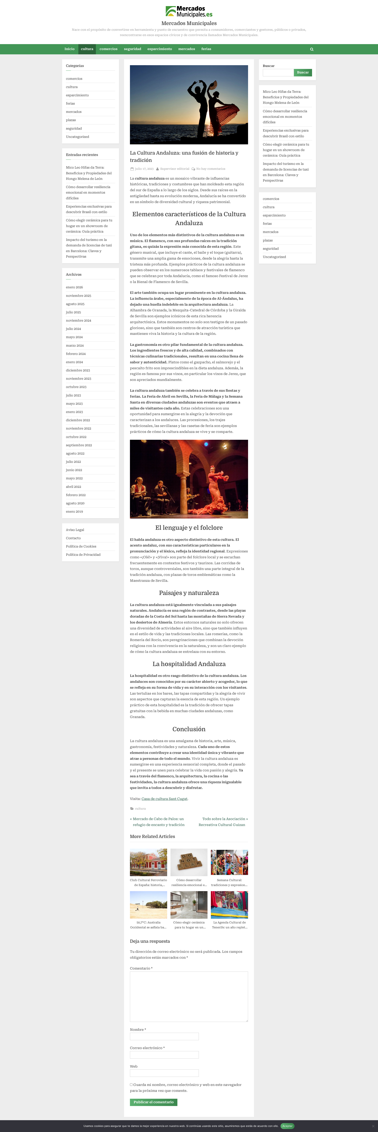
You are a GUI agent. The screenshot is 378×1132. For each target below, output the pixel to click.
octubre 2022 (76, 437)
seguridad (132, 49)
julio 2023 (73, 395)
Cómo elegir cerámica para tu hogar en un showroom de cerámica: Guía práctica (89, 225)
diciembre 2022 (78, 420)
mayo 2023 (74, 403)
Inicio (70, 49)
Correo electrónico (147, 1048)
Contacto (73, 538)
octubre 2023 (76, 387)
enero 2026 (74, 287)
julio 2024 (73, 329)
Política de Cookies (81, 546)
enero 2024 (74, 362)
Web (133, 1066)
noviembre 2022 (78, 428)
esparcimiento (159, 49)
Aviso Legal (75, 530)
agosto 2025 (75, 304)
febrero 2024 (76, 354)
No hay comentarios (210, 169)
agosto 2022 (75, 453)
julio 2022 (73, 462)
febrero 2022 (76, 495)
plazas (71, 120)
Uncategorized (77, 137)
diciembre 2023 (78, 370)
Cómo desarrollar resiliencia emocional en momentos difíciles (88, 192)
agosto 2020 (75, 503)
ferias (206, 49)
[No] (373, 1126)
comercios (109, 49)
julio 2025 (73, 312)
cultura (87, 49)
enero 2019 (74, 511)
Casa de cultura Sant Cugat (164, 799)
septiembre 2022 (79, 445)
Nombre (138, 1030)
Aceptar (288, 1125)
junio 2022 (74, 470)
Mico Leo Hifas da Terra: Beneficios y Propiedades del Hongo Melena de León (89, 173)
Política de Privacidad (83, 555)
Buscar (269, 66)
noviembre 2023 (78, 378)
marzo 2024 (75, 345)
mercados (186, 49)
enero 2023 (74, 412)
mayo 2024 (74, 337)
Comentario (141, 968)
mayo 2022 (74, 478)
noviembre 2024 (78, 320)
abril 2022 (73, 487)
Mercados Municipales (189, 23)
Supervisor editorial (174, 169)
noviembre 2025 (78, 296)
